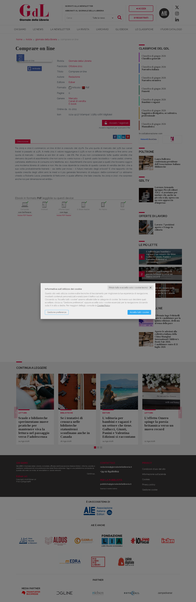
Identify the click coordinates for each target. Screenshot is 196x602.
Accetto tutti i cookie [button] (139, 312)
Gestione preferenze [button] (56, 312)
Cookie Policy (103, 305)
